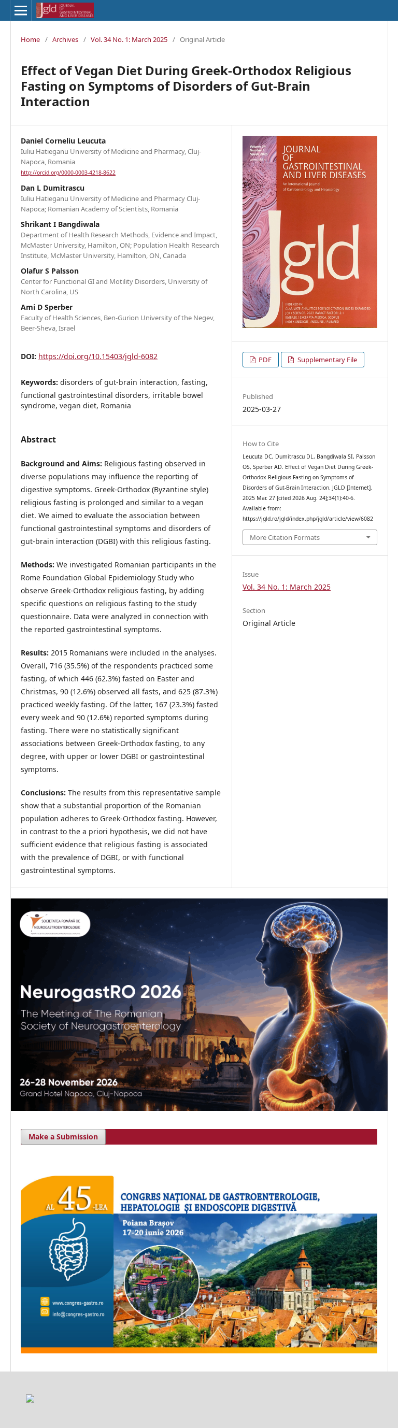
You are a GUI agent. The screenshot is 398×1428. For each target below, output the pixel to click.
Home (30, 39)
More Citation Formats (285, 537)
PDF (264, 359)
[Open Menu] (20, 10)
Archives (65, 39)
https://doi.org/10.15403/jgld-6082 (98, 356)
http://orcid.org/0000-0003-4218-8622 (68, 172)
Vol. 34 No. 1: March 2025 (129, 39)
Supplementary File (326, 359)
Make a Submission (63, 1136)
